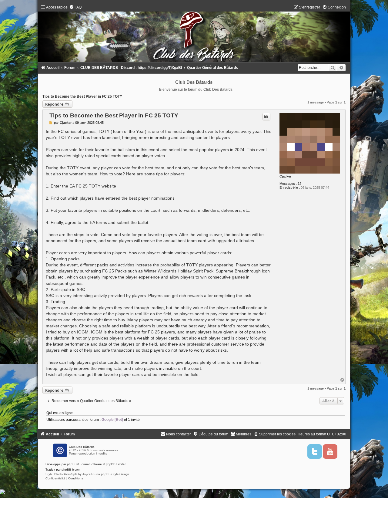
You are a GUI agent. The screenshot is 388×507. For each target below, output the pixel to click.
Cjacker (285, 176)
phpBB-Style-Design (115, 474)
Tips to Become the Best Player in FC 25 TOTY (82, 96)
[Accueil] (194, 35)
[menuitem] (75, 7)
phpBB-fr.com (71, 469)
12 (299, 183)
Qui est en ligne (59, 413)
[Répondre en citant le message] (266, 116)
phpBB (72, 464)
